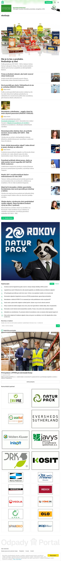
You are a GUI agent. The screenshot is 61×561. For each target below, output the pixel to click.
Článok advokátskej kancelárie (10, 119)
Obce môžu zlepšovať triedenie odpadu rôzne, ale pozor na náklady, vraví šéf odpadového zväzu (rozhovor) (30, 315)
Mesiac (57, 283)
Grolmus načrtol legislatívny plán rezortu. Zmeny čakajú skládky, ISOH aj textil (26, 286)
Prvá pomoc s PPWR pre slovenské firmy (16, 373)
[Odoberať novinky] (58, 325)
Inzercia (27, 551)
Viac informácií (17, 559)
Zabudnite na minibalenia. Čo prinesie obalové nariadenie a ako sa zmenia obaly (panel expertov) (31, 312)
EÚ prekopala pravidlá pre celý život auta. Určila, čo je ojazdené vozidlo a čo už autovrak (28, 293)
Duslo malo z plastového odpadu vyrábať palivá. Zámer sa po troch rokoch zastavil (27, 302)
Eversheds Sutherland (8, 121)
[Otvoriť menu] (58, 2)
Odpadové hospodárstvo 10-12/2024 (17, 123)
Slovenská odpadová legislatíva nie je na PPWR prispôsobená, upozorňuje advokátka (27, 296)
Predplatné (48, 2)
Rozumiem (53, 555)
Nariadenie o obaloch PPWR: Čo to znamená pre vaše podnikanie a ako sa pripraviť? (27, 299)
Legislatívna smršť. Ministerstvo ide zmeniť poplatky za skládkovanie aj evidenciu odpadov (29, 290)
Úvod (2, 2)
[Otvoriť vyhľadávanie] (55, 2)
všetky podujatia (31, 381)
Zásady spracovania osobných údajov (9, 551)
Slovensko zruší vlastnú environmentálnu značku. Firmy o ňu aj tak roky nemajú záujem (28, 309)
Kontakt (32, 551)
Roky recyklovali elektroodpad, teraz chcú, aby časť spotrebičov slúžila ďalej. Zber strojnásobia (30, 305)
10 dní (52, 283)
